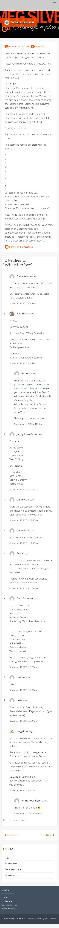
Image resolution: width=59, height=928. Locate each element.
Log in (8, 857)
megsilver (40, 46)
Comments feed (13, 869)
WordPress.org (13, 875)
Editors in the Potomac (21, 246)
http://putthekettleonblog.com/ (25, 357)
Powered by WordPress (14, 919)
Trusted (37, 919)
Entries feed (11, 863)
